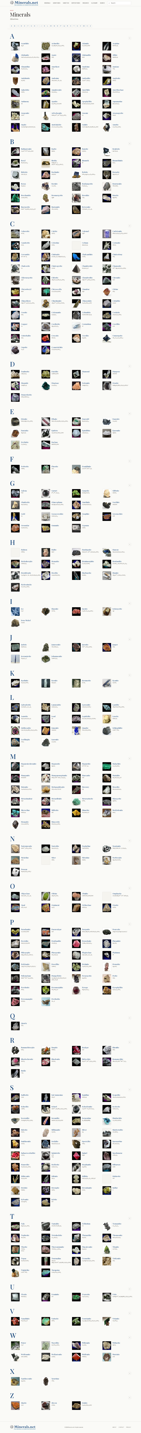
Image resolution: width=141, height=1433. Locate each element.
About (114, 1427)
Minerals (47, 3)
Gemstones (56, 3)
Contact (121, 1427)
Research (86, 3)
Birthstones (76, 3)
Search (102, 3)
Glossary (94, 3)
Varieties (66, 3)
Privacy (128, 1427)
